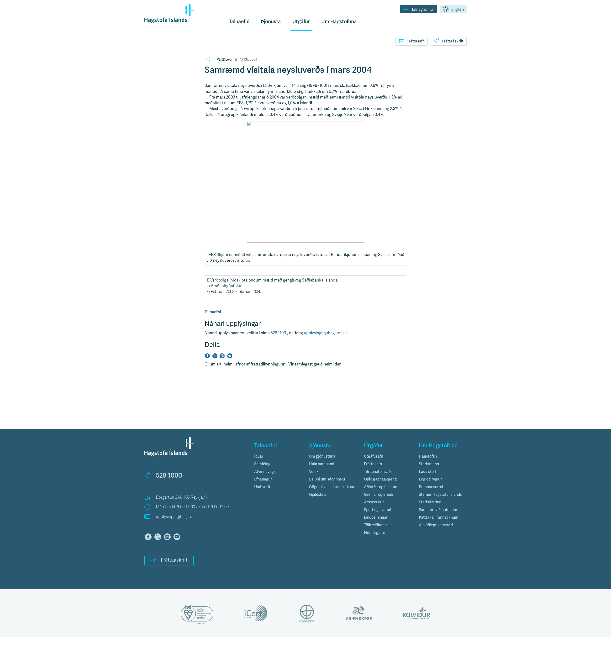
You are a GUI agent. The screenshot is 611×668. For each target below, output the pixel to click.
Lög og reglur (430, 479)
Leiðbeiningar (376, 517)
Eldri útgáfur (374, 532)
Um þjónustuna (322, 456)
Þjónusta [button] (271, 21)
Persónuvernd (431, 487)
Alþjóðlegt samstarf (436, 525)
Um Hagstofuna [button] (339, 21)
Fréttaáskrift (453, 41)
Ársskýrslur (374, 502)
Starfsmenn (429, 464)
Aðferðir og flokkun (380, 487)
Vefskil (315, 471)
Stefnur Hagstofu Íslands (440, 494)
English (457, 9)
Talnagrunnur (422, 9)
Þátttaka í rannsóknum (438, 517)
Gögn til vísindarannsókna (331, 487)
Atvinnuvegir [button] (265, 471)
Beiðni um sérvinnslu (327, 479)
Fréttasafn (416, 41)
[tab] (278, 456)
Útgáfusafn (373, 456)
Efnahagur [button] (263, 479)
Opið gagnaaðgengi (381, 479)
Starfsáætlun (430, 502)
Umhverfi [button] (262, 487)
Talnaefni (239, 21)
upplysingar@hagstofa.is (326, 332)
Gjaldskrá (317, 494)
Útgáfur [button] (301, 21)
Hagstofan (428, 456)
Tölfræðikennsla (378, 525)
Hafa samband (321, 464)
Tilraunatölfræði (378, 471)
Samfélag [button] (262, 464)
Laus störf (427, 471)
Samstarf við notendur (438, 509)
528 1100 (279, 332)
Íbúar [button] (258, 456)
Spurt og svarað (377, 509)
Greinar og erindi (378, 494)
